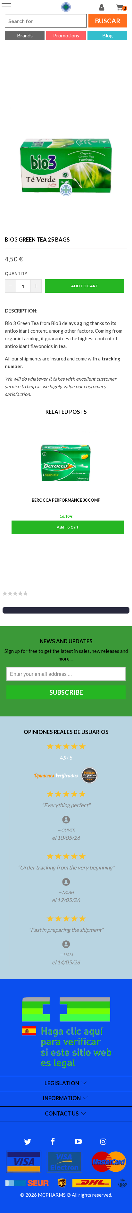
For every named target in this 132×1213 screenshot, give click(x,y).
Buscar (107, 21)
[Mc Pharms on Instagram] (103, 1142)
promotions (66, 35)
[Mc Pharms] (66, 7)
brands (25, 35)
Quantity (16, 273)
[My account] (105, 7)
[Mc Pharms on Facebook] (53, 1142)
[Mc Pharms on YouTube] (78, 1142)
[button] (66, 610)
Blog (107, 35)
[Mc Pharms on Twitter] (28, 1142)
